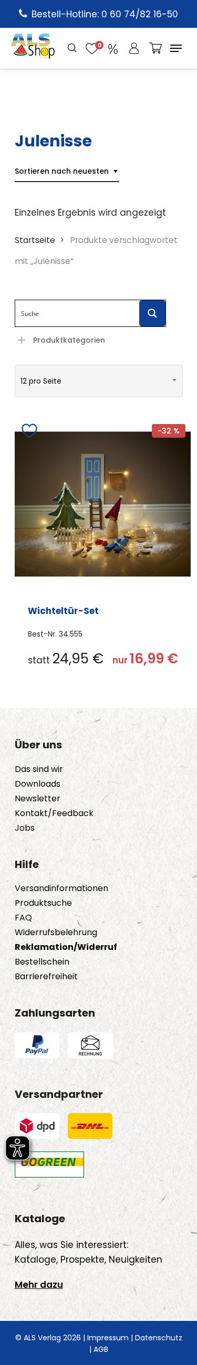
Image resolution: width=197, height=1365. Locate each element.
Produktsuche (43, 903)
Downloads (37, 784)
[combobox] (67, 171)
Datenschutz (158, 1337)
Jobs (25, 828)
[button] (176, 48)
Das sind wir (39, 769)
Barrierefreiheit (46, 976)
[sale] (113, 48)
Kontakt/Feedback (54, 813)
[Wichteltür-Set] (103, 504)
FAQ (23, 918)
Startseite (35, 240)
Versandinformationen (61, 888)
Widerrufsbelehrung (56, 932)
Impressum (108, 1337)
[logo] (33, 48)
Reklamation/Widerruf (66, 947)
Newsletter (37, 798)
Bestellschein (42, 962)
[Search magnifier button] (152, 313)
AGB (101, 1349)
